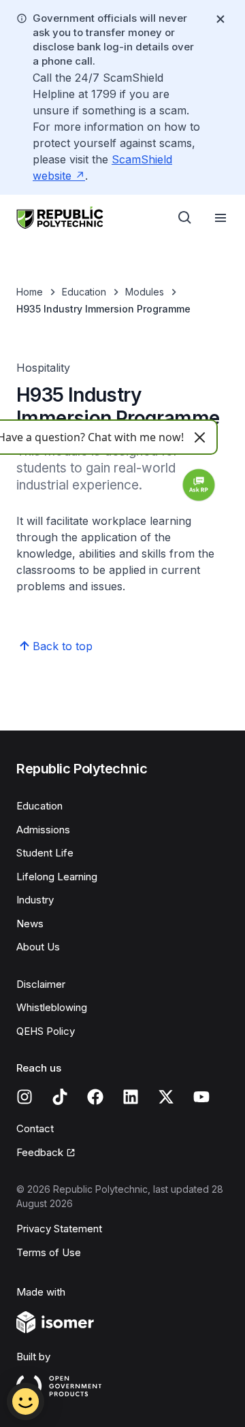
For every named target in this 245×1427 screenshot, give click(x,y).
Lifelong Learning (56, 876)
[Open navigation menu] (220, 218)
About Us (38, 946)
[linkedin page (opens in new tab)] (130, 1097)
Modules (144, 292)
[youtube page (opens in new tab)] (201, 1097)
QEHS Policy (45, 1031)
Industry (35, 899)
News (30, 923)
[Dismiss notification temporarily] (220, 19)
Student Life (45, 852)
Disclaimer (40, 984)
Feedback (46, 1153)
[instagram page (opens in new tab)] (24, 1097)
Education (84, 292)
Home (29, 292)
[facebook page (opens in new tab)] (95, 1097)
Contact (35, 1128)
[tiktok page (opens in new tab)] (60, 1097)
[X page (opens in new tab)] (166, 1097)
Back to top (63, 646)
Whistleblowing (51, 1007)
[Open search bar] (185, 218)
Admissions (43, 829)
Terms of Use (48, 1252)
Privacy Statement (59, 1228)
